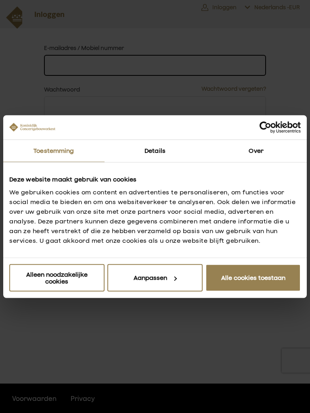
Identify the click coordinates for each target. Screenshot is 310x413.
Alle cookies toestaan (253, 277)
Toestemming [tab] (54, 150)
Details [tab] (155, 150)
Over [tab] (256, 150)
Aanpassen (150, 277)
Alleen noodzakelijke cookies (57, 277)
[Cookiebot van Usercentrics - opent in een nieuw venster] (265, 127)
